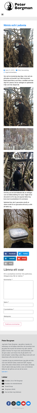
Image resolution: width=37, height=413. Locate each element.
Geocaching (25, 70)
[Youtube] (23, 403)
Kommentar (8, 279)
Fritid (19, 70)
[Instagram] (13, 403)
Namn (6, 302)
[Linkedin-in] (18, 403)
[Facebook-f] (8, 403)
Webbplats (7, 316)
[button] (2, 14)
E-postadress (9, 309)
